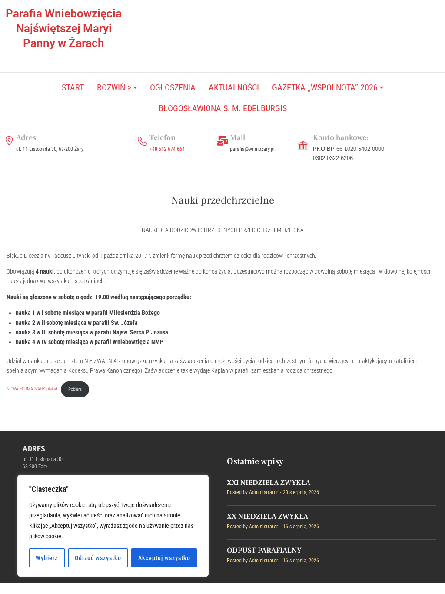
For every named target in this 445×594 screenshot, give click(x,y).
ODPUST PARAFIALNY (264, 550)
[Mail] (223, 141)
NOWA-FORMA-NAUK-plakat (32, 389)
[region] (113, 526)
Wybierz (47, 557)
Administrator (263, 492)
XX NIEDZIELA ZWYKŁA (267, 516)
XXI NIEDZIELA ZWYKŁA (268, 482)
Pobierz (75, 389)
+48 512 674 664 (167, 149)
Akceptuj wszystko (164, 557)
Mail (237, 138)
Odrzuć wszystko (98, 557)
